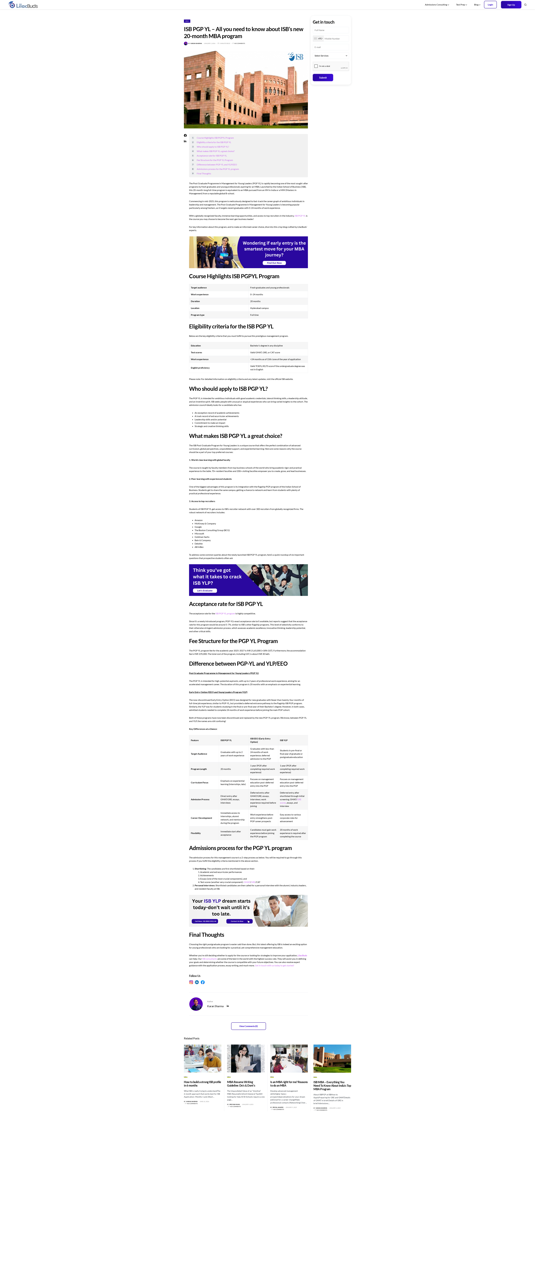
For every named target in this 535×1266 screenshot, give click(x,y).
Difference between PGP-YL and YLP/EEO (217, 164)
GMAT (247, 882)
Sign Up (511, 4)
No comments (239, 43)
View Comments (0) (248, 1026)
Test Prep (460, 4)
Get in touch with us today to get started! (274, 965)
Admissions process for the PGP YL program (218, 169)
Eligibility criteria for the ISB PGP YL (214, 142)
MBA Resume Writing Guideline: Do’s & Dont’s (241, 1083)
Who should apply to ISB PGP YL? (213, 146)
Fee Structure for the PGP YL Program (215, 160)
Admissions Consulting (436, 4)
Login (490, 4)
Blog (476, 4)
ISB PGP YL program (225, 613)
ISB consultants (209, 958)
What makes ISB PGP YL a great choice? (215, 151)
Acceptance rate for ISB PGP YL (212, 155)
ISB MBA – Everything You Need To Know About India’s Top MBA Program (332, 1085)
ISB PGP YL (300, 215)
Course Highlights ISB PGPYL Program (215, 137)
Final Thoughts (204, 173)
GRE (253, 882)
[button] (525, 4)
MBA (187, 21)
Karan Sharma (215, 1006)
